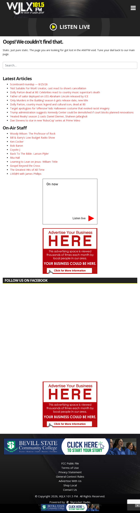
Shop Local (70, 485)
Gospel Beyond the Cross (25, 165)
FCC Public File (70, 463)
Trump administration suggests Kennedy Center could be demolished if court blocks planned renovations (72, 112)
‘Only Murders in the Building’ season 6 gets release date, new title (49, 100)
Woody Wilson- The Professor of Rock (32, 133)
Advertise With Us (70, 481)
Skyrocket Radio (79, 502)
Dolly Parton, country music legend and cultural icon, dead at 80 (47, 104)
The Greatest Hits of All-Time (27, 169)
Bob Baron (16, 145)
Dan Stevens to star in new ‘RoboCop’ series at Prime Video (45, 120)
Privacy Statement (70, 472)
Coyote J (15, 149)
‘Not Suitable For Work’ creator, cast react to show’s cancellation (48, 88)
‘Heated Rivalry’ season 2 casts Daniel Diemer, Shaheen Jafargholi (48, 116)
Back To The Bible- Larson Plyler (29, 153)
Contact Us (70, 489)
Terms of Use (70, 468)
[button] (133, 8)
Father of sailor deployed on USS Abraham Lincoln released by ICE (49, 96)
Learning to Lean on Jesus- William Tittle (34, 161)
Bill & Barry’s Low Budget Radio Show (32, 137)
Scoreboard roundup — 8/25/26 (29, 84)
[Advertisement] (70, 251)
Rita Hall (15, 157)
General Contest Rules (70, 476)
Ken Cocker (17, 141)
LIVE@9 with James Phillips (25, 173)
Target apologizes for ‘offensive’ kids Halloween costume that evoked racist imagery (59, 108)
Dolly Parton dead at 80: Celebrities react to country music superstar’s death (55, 92)
